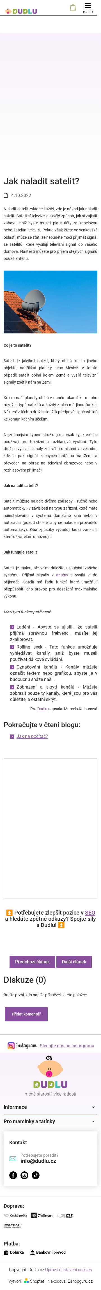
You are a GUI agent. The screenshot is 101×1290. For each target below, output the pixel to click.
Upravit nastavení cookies (68, 1269)
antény (62, 575)
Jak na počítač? (32, 736)
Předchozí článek (32, 961)
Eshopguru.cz (80, 1281)
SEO (90, 912)
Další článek (74, 961)
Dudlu (42, 709)
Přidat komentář (26, 1014)
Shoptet (37, 1281)
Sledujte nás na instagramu (67, 1045)
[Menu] (88, 8)
